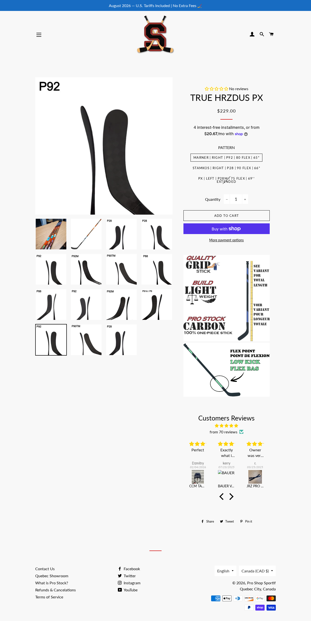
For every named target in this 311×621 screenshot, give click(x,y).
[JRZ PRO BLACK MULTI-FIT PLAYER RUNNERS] (255, 477)
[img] (226, 425)
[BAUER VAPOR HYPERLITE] (226, 477)
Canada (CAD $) (255, 571)
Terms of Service (49, 597)
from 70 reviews (223, 431)
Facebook (131, 568)
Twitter (129, 575)
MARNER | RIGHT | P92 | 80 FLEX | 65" (226, 157)
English (223, 571)
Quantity (212, 199)
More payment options (226, 240)
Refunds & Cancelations (55, 589)
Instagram (131, 582)
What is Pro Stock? (51, 582)
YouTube (130, 589)
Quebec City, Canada (258, 588)
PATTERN (226, 147)
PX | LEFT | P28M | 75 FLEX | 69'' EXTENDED (226, 180)
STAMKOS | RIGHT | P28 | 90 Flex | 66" (226, 168)
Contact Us (45, 568)
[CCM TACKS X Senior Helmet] (197, 477)
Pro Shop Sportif (261, 582)
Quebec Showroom (51, 575)
